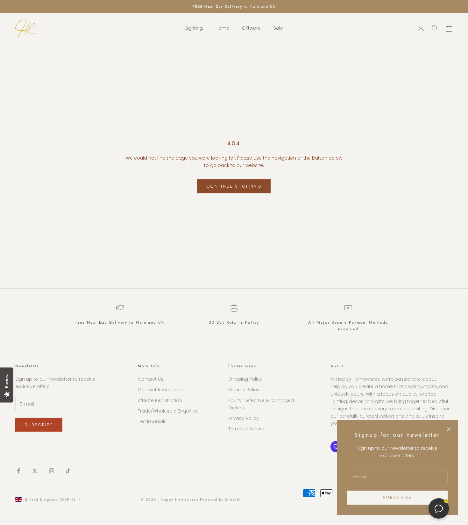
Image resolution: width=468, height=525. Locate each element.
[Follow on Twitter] (35, 471)
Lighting (194, 28)
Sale (278, 28)
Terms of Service (247, 429)
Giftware (251, 28)
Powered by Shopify (220, 499)
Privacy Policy (243, 418)
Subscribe (397, 497)
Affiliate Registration (160, 400)
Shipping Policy (245, 379)
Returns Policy (243, 389)
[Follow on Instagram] (51, 471)
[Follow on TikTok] (68, 471)
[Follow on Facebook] (18, 471)
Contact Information (161, 389)
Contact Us (150, 379)
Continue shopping (234, 186)
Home (222, 28)
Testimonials (152, 421)
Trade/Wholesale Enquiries (168, 411)
